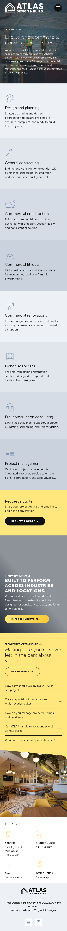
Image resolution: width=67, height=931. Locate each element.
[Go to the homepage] (24, 7)
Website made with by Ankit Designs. (33, 910)
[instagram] (38, 922)
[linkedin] (28, 922)
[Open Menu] (58, 8)
